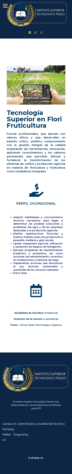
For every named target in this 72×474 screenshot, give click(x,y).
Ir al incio (34, 457)
